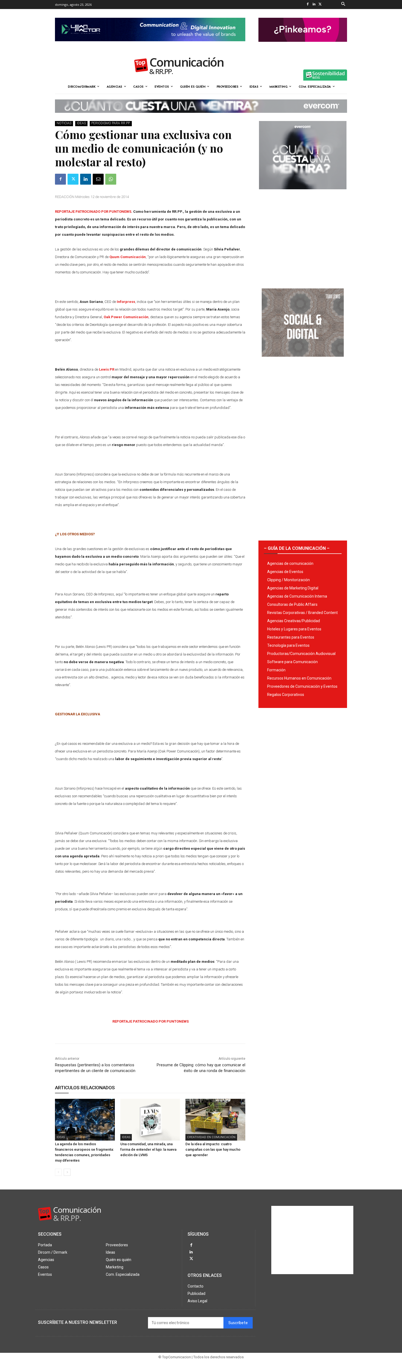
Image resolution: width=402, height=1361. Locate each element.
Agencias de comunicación (290, 563)
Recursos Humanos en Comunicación (299, 678)
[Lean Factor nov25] (150, 45)
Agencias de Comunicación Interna (297, 596)
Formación (276, 670)
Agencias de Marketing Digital (292, 588)
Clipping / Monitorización (288, 580)
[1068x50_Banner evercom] (201, 117)
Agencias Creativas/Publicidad (293, 621)
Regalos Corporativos (285, 694)
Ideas (81, 123)
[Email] (98, 179)
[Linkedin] (314, 4)
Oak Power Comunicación (126, 317)
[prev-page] (58, 1172)
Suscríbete (238, 1323)
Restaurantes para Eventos (290, 637)
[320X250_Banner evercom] (302, 193)
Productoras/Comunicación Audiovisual (301, 653)
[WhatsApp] (110, 179)
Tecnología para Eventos (288, 645)
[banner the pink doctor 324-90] (302, 46)
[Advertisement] (303, 237)
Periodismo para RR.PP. (110, 123)
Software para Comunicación (292, 662)
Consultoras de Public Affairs (292, 604)
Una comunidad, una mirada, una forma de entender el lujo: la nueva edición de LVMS (148, 1149)
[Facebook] (307, 4)
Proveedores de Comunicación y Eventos (302, 686)
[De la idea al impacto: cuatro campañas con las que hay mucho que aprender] (215, 1120)
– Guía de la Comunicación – (297, 548)
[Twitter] (320, 4)
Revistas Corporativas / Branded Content (302, 612)
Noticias (64, 123)
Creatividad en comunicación (211, 1137)
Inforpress (126, 302)
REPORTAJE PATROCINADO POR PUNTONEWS (93, 211)
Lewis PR (106, 369)
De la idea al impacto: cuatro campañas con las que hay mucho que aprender (212, 1149)
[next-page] (67, 1172)
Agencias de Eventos (285, 571)
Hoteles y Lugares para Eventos (294, 629)
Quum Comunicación (127, 257)
